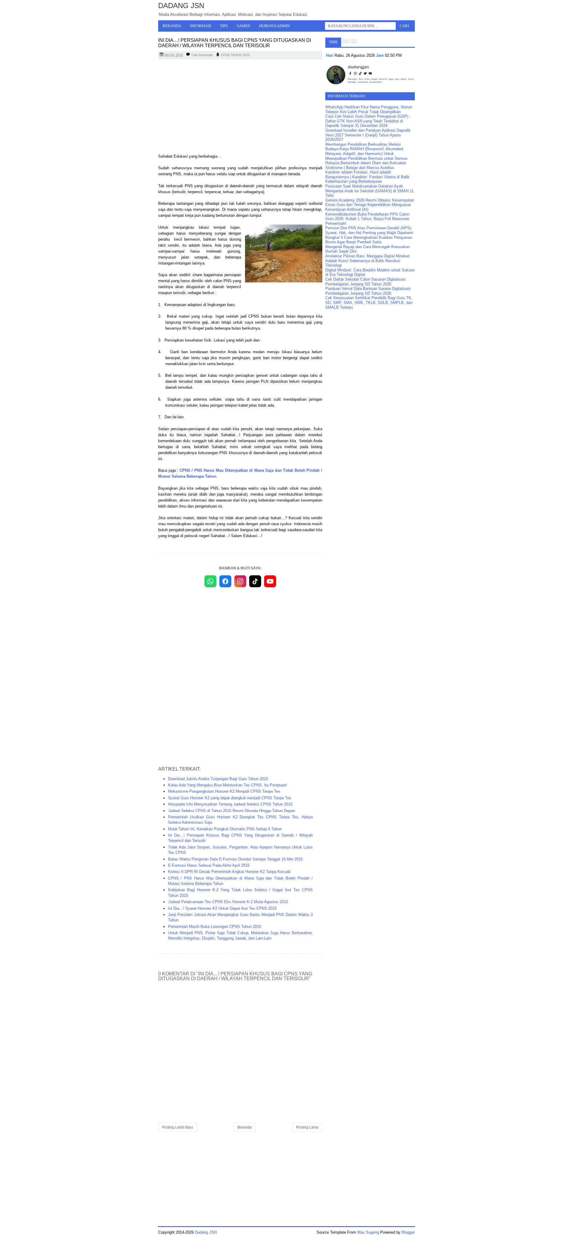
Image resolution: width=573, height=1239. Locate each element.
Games (243, 26)
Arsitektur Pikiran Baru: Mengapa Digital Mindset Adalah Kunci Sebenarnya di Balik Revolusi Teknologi (367, 261)
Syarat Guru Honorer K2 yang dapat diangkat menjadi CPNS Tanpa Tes (229, 798)
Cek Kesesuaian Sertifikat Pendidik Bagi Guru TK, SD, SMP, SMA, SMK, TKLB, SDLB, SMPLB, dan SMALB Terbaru (368, 302)
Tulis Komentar (202, 55)
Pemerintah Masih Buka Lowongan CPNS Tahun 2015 (214, 926)
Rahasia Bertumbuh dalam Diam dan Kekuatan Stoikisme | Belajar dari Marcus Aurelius (365, 165)
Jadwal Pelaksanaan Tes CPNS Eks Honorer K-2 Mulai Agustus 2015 (228, 902)
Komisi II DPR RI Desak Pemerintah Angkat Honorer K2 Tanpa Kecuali (229, 871)
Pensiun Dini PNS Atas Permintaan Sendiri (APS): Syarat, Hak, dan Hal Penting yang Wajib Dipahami (369, 230)
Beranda (172, 26)
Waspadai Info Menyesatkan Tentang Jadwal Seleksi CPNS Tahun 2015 (230, 804)
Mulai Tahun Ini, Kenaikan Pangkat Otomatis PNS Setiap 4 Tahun (225, 829)
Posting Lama (307, 1127)
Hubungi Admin (274, 26)
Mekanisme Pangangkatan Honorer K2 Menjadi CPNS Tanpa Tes (224, 791)
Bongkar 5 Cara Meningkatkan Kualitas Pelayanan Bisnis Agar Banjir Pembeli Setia (368, 240)
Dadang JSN (181, 5)
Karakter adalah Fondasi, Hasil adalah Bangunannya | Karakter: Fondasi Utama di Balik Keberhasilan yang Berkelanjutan (367, 177)
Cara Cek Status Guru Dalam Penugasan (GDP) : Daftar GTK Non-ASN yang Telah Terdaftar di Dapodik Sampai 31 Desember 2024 (368, 121)
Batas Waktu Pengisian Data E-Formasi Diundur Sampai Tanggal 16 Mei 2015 (235, 859)
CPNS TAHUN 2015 (235, 55)
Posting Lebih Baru (177, 1127)
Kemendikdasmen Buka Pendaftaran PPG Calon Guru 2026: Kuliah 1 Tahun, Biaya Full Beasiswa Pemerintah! (367, 219)
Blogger (408, 1232)
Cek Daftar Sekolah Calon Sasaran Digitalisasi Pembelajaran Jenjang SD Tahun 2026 (365, 281)
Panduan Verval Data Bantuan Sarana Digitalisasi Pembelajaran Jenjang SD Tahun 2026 (368, 291)
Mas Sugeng (368, 1232)
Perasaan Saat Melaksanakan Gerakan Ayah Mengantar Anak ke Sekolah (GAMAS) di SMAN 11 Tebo (369, 191)
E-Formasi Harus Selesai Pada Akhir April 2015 (208, 865)
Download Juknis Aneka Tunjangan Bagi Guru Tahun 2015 (218, 779)
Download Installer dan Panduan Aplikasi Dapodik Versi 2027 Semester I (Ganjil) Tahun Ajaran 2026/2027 (368, 135)
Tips (224, 26)
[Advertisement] (240, 107)
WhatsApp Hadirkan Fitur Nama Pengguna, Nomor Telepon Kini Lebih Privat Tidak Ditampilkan (368, 109)
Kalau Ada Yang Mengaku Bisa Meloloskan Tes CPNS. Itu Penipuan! (227, 785)
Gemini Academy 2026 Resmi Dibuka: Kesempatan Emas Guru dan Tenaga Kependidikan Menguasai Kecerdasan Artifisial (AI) (369, 205)
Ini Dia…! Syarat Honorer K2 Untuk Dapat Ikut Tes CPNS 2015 (222, 908)
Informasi (200, 26)
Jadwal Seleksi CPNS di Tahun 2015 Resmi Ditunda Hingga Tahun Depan (231, 810)
